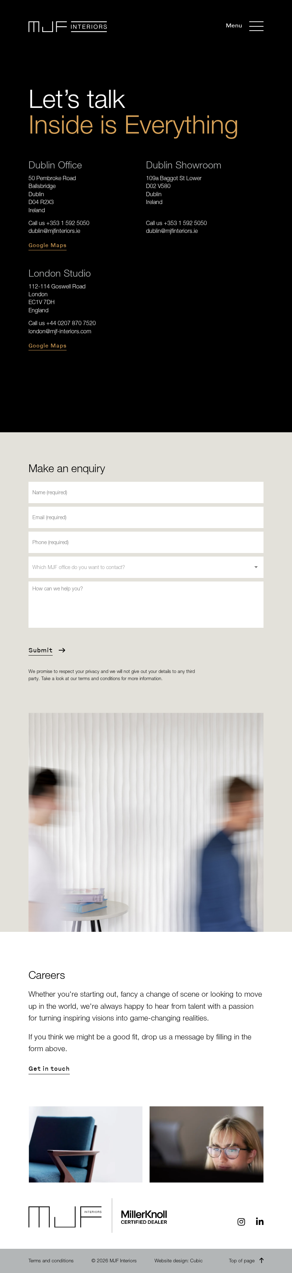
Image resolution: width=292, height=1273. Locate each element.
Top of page (242, 1260)
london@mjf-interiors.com (59, 331)
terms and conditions (99, 678)
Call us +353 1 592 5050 (58, 223)
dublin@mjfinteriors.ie (54, 231)
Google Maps (47, 245)
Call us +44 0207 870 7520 (62, 323)
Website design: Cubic (179, 1260)
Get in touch (49, 1068)
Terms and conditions (51, 1260)
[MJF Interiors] (67, 26)
